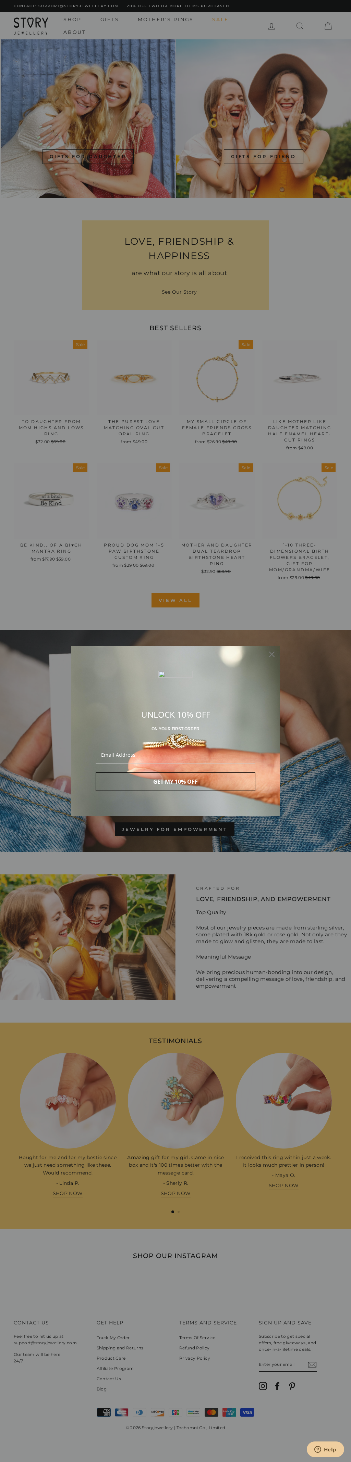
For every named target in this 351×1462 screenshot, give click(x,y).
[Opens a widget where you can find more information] (325, 1450)
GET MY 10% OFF (175, 781)
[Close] (272, 654)
